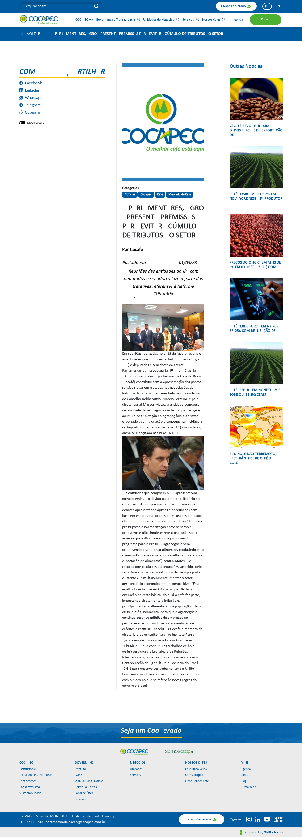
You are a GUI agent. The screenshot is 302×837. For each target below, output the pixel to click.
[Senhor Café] (278, 819)
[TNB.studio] (261, 832)
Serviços (135, 775)
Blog (244, 781)
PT (267, 6)
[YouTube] (267, 819)
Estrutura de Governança (36, 775)
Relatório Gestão (86, 787)
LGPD (78, 775)
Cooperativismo (29, 787)
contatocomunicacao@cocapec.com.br (75, 822)
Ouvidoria (81, 799)
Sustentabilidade (30, 793)
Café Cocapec (194, 775)
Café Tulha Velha (196, 769)
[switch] (22, 122)
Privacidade (248, 787)
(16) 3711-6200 (31, 822)
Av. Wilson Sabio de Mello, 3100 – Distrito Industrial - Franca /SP (68, 816)
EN (278, 6)
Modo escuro (35, 123)
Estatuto (80, 769)
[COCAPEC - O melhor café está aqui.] (39, 19)
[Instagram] (249, 819)
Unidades (136, 769)
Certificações (27, 781)
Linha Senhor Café (197, 781)
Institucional (27, 769)
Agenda (246, 769)
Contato (246, 775)
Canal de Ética (84, 793)
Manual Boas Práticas (89, 781)
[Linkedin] (257, 819)
